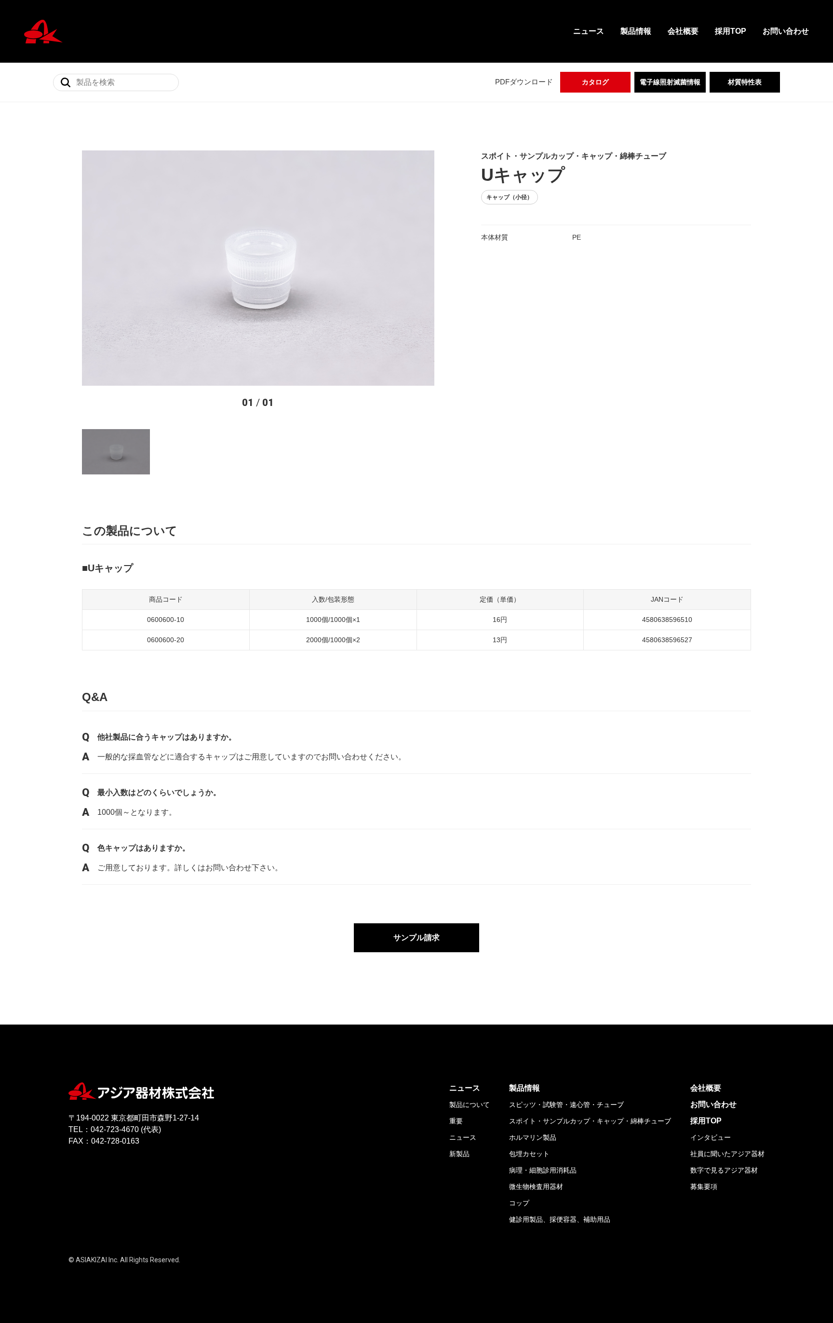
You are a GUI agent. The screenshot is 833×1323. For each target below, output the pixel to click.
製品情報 (635, 31)
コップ (519, 1203)
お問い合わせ (786, 31)
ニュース (588, 31)
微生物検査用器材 (536, 1186)
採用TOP (730, 31)
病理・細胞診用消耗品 (543, 1170)
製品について (469, 1104)
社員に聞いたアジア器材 (727, 1154)
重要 (456, 1121)
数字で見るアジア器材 (724, 1170)
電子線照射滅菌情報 (670, 82)
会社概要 (683, 31)
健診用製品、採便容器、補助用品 (559, 1219)
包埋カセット (529, 1154)
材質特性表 (745, 82)
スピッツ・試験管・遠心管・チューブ (566, 1104)
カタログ (595, 82)
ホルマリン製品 (532, 1137)
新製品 (459, 1154)
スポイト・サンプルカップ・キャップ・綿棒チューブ (590, 1121)
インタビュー (710, 1137)
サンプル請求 (416, 937)
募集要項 (703, 1186)
